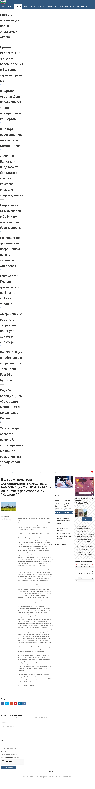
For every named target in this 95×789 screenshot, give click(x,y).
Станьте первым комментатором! (35, 498)
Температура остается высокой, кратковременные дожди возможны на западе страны (11, 445)
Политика (33, 6)
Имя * (2, 740)
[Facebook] (2, 703)
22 (89, 576)
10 (76, 573)
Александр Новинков (79, 507)
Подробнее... (57, 512)
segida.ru (52, 777)
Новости (10, 6)
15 (89, 573)
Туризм (49, 6)
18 (79, 576)
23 (92, 576)
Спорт (55, 6)
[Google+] (11, 703)
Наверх (51, 771)
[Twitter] (7, 703)
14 (87, 573)
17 (76, 576)
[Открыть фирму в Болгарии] (64, 487)
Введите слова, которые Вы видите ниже (10, 757)
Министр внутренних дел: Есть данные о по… (58, 503)
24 (76, 578)
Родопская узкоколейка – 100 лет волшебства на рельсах (84, 541)
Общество (18, 6)
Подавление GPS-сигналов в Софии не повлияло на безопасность (10, 216)
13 (84, 573)
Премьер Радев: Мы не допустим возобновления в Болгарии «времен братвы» (11, 64)
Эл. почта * (3, 746)
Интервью (76, 6)
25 (79, 578)
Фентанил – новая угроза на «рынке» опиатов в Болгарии (65, 528)
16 (92, 573)
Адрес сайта (4, 751)
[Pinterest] (15, 703)
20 (84, 576)
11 (79, 573)
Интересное (85, 6)
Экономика (41, 6)
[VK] (24, 703)
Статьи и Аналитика (65, 6)
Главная (3, 6)
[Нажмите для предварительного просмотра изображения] (27, 506)
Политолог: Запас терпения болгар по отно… (67, 503)
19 (82, 576)
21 (87, 576)
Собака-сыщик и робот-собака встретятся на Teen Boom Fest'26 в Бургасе (84, 554)
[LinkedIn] (20, 703)
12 (82, 573)
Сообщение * (4, 722)
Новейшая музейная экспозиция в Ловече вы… (82, 502)
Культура (25, 6)
